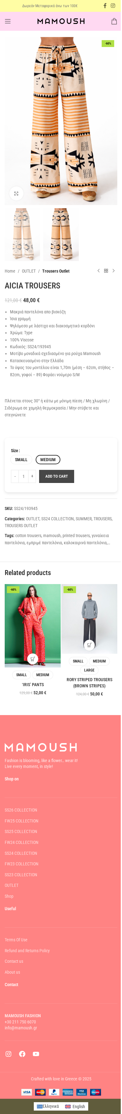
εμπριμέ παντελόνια (44, 542)
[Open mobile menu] (8, 21)
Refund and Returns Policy (27, 950)
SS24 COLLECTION (57, 518)
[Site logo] (61, 20)
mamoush (52, 535)
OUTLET (29, 271)
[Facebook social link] (105, 6)
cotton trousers (28, 535)
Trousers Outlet (55, 271)
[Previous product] (98, 271)
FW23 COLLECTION (21, 863)
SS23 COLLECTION (21, 874)
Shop (9, 896)
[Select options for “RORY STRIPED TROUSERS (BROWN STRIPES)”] (89, 645)
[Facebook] (22, 1056)
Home (10, 271)
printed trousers (76, 535)
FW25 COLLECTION (21, 820)
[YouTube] (36, 1056)
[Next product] (113, 271)
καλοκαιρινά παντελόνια (85, 542)
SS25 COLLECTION (21, 831)
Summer (84, 518)
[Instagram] (8, 1056)
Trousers (103, 518)
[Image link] (41, 746)
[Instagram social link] (113, 6)
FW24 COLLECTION (21, 842)
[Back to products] (106, 271)
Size (14, 450)
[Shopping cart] (114, 21)
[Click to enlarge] (16, 193)
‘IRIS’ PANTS (33, 684)
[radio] (21, 459)
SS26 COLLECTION (21, 809)
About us (12, 972)
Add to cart (56, 476)
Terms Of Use (16, 939)
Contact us (14, 961)
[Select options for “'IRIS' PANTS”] (32, 658)
